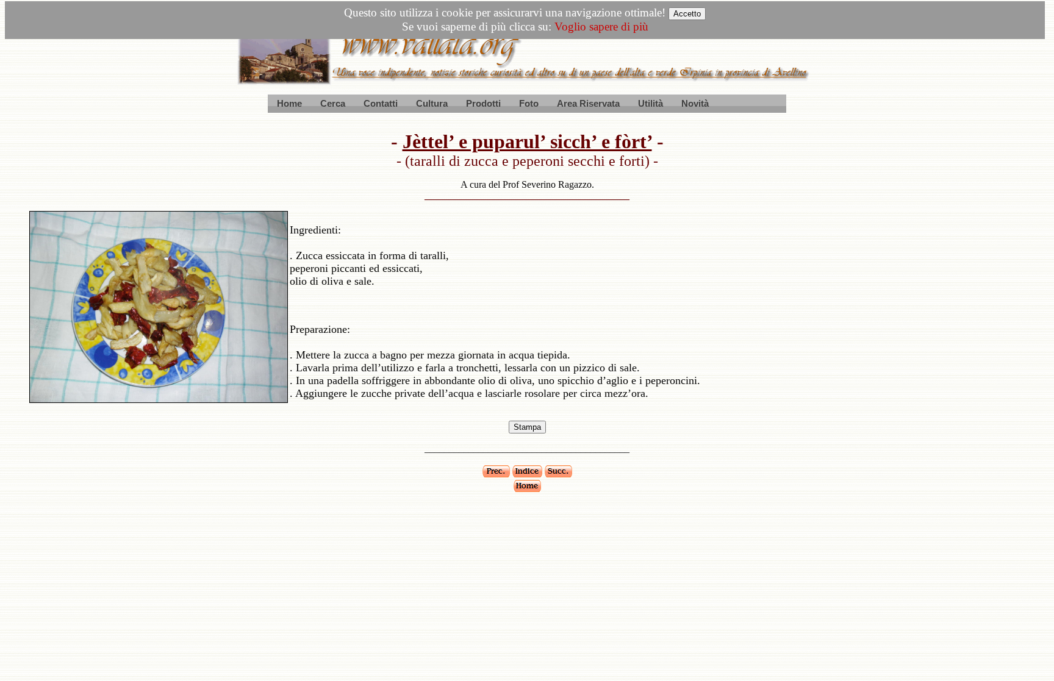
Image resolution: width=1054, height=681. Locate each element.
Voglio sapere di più (601, 26)
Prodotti (483, 103)
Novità (695, 103)
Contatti (381, 103)
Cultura (432, 103)
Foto (529, 103)
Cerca (332, 103)
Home (289, 103)
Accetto (687, 13)
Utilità (650, 103)
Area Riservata (588, 103)
